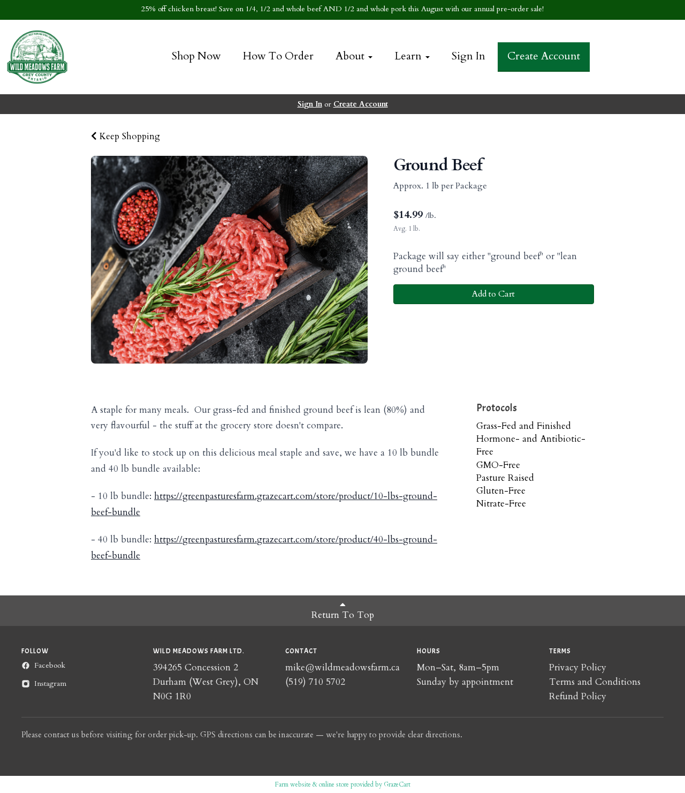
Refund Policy (577, 696)
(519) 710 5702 (315, 682)
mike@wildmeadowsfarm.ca (342, 667)
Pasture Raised (505, 478)
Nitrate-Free (501, 503)
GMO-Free (498, 465)
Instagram (50, 683)
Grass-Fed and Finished (523, 426)
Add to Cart (493, 294)
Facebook (49, 665)
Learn (409, 56)
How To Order (278, 56)
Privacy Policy (577, 667)
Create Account (543, 56)
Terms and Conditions (595, 682)
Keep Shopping (128, 136)
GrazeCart (397, 784)
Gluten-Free (501, 491)
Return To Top (342, 615)
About (351, 56)
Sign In (468, 56)
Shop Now (196, 56)
